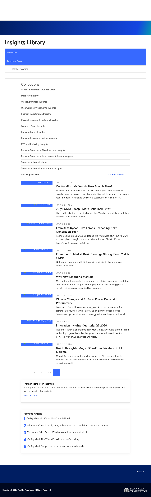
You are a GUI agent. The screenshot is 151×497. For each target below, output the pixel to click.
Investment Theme (14, 61)
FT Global (140, 471)
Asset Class (12, 52)
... (45, 372)
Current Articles (116, 174)
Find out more (31, 395)
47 (49, 372)
